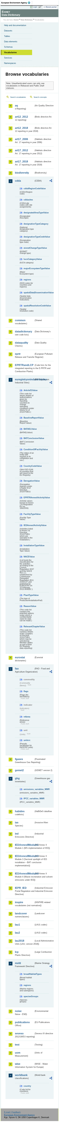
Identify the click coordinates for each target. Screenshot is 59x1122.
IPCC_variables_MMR (29, 798)
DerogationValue (29, 481)
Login (35, 7)
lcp (17, 952)
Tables (7, 36)
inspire (19, 902)
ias (16, 822)
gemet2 (19, 770)
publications (22, 1022)
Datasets (8, 30)
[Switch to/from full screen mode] (40, 7)
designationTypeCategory (29, 224)
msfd (18, 963)
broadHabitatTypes (29, 974)
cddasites (28, 200)
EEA (16, 2)
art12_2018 (21, 128)
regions (27, 279)
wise (17, 1064)
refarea (27, 717)
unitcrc (27, 740)
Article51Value (29, 390)
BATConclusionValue (29, 438)
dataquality (21, 342)
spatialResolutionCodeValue (29, 305)
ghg (17, 778)
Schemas (8, 47)
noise (18, 1011)
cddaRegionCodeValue (29, 188)
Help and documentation (15, 25)
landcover (21, 913)
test (17, 1044)
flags (26, 691)
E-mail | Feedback (12, 1112)
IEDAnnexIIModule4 (24, 873)
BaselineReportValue (29, 418)
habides (20, 811)
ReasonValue (29, 606)
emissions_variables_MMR (29, 789)
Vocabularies (10, 52)
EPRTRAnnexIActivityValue (29, 497)
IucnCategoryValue (29, 259)
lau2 (17, 932)
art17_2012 (21, 150)
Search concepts (40, 97)
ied (17, 833)
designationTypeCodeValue (29, 237)
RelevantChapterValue (29, 626)
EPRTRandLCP (24, 365)
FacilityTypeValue (29, 514)
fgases (19, 759)
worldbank (21, 1075)
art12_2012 (21, 116)
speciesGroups (29, 996)
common (20, 320)
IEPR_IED (21, 888)
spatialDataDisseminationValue (29, 292)
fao (17, 668)
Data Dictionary (27, 20)
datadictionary (23, 331)
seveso (19, 1033)
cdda (18, 180)
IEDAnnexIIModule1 (24, 845)
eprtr (18, 354)
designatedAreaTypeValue (29, 212)
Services (8, 58)
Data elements (10, 41)
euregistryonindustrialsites (24, 379)
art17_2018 (21, 161)
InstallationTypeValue (29, 545)
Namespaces (10, 63)
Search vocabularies (18, 97)
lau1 (17, 924)
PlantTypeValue (29, 595)
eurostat (20, 657)
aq (16, 105)
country (27, 1086)
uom (17, 1052)
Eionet (16, 20)
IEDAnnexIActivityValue (29, 525)
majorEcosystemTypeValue (29, 268)
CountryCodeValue (29, 466)
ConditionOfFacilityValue (29, 449)
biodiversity (22, 172)
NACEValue (29, 556)
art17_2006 (21, 139)
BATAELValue (29, 429)
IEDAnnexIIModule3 (24, 856)
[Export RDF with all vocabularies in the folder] (51, 181)
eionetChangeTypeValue (29, 248)
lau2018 (19, 940)
